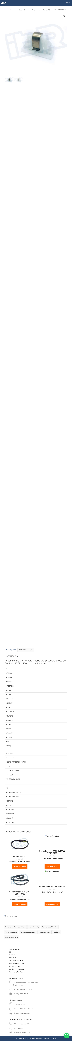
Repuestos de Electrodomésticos (15, 927)
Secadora (27, 10)
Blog (10, 952)
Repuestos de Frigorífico (49, 927)
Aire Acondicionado (11, 932)
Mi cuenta (12, 958)
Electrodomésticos (16, 10)
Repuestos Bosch (44, 932)
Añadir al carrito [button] (20, 866)
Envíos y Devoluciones (16, 963)
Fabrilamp (57, 932)
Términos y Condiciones (17, 972)
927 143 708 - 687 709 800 (23, 1009)
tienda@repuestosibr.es (22, 994)
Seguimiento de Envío (16, 960)
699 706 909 (18, 1028)
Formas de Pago (14, 966)
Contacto (12, 955)
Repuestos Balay (34, 927)
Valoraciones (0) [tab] (25, 650)
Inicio (6, 10)
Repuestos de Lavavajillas (28, 932)
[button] (64, 16)
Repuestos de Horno (11, 937)
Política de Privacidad (16, 969)
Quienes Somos (14, 949)
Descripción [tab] (11, 650)
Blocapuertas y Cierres (40, 10)
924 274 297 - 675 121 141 (23, 989)
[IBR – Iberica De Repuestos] (3, 3)
